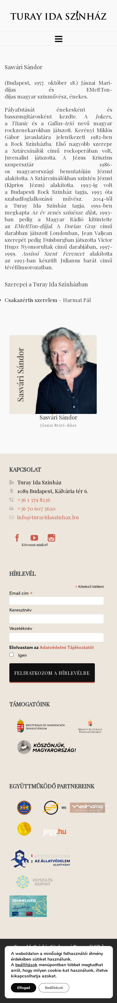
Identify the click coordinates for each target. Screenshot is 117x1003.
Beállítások (54, 987)
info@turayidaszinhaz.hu (48, 517)
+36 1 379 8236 (33, 499)
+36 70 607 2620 (36, 508)
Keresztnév (20, 610)
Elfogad (23, 987)
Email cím (20, 593)
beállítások (26, 965)
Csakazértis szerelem (31, 299)
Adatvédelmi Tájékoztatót (67, 647)
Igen (22, 655)
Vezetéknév (20, 628)
